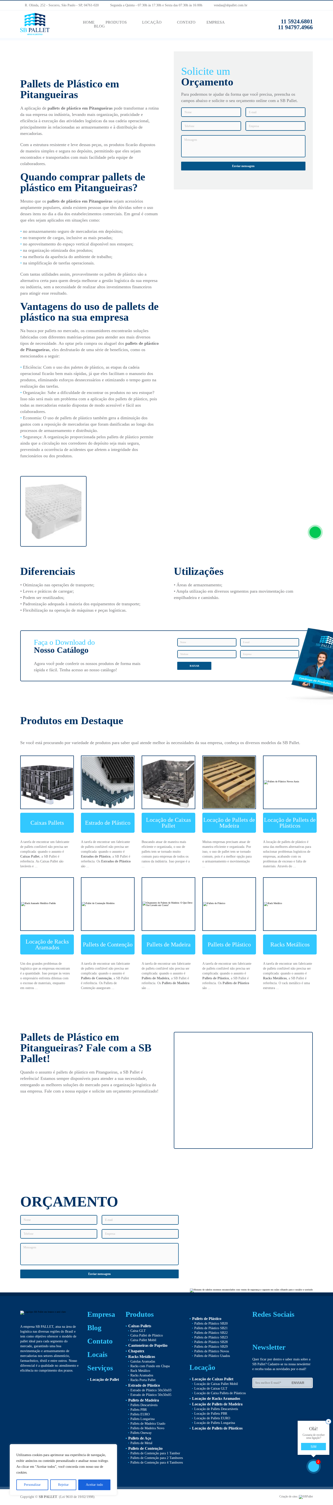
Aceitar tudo (94, 1484)
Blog (94, 1327)
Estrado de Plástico (107, 823)
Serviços (100, 1368)
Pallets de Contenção (108, 944)
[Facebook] (302, 5)
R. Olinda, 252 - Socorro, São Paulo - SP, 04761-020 (61, 5)
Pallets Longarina (142, 1419)
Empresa (101, 1314)
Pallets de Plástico (229, 944)
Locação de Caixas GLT (210, 1388)
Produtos (140, 1314)
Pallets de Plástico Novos (211, 1351)
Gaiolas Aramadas (142, 1361)
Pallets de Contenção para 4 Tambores (156, 1462)
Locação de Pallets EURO (212, 1418)
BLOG (99, 26)
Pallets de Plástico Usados (212, 1356)
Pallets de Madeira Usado (147, 1423)
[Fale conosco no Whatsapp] (315, 532)
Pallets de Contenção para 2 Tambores (156, 1458)
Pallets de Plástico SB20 (211, 1323)
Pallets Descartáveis (143, 1405)
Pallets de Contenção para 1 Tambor (155, 1453)
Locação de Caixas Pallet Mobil (216, 1384)
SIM (313, 1447)
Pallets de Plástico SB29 (211, 1346)
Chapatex (136, 1351)
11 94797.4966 (294, 27)
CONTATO (186, 22)
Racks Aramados (141, 1375)
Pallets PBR (138, 1410)
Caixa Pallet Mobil (143, 1340)
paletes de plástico (87, 367)
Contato (100, 1341)
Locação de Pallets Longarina (214, 1423)
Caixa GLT (138, 1331)
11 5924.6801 (297, 21)
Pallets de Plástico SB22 (211, 1333)
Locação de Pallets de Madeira (229, 823)
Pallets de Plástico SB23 (211, 1337)
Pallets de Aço (139, 1438)
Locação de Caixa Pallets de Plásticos (220, 1393)
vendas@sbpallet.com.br (228, 5)
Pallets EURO (140, 1414)
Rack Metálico (140, 1371)
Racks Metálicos (290, 944)
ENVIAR (299, 1383)
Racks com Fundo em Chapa (150, 1366)
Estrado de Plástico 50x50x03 (150, 1390)
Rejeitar (63, 1484)
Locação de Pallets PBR (210, 1413)
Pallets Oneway (141, 1433)
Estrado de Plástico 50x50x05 (150, 1395)
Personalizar (32, 1484)
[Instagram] (311, 5)
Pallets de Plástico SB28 (211, 1342)
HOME (89, 22)
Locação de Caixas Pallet (168, 823)
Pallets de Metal (141, 1443)
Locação (202, 1367)
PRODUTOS (116, 22)
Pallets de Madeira (169, 944)
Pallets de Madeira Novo (147, 1428)
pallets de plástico (64, 108)
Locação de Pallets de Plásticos (290, 823)
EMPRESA (215, 22)
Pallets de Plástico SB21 (211, 1328)
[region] (63, 1469)
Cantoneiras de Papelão (147, 1345)
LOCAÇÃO (152, 22)
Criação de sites (288, 1496)
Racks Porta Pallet (143, 1380)
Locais (97, 1354)
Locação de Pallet (104, 1379)
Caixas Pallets (47, 823)
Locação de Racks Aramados (47, 944)
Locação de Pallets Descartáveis (216, 1409)
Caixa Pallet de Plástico (146, 1335)
